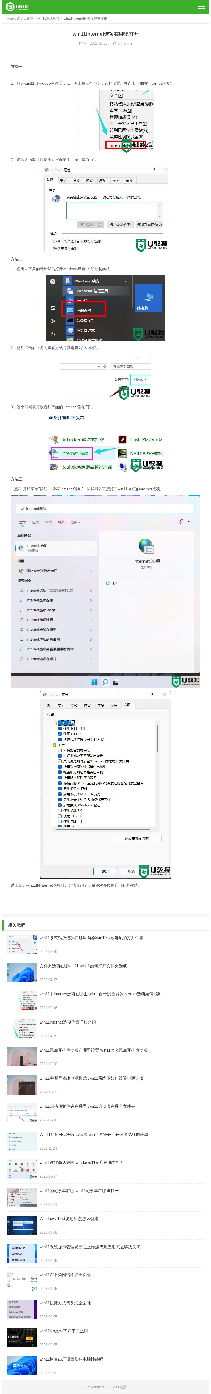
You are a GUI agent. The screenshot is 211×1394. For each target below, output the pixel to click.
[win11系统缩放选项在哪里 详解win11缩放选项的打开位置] (22, 944)
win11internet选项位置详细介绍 (68, 1022)
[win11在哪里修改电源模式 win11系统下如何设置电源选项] (22, 1085)
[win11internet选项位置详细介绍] (22, 1028)
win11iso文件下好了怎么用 (64, 1331)
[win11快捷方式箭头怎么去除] (22, 1309)
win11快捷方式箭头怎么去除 (65, 1303)
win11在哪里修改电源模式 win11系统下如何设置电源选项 (91, 1078)
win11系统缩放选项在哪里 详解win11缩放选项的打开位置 (91, 937)
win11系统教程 (48, 19)
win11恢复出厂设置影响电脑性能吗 (71, 1359)
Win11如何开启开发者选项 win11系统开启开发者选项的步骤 (94, 1134)
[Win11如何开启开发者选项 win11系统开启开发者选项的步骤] (22, 1141)
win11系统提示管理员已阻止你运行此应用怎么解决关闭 (90, 1246)
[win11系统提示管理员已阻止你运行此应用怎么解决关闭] (22, 1253)
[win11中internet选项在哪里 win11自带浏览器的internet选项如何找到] (22, 1000)
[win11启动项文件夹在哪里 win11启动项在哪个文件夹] (22, 1112)
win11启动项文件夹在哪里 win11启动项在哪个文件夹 (87, 1106)
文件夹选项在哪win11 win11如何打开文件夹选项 (83, 966)
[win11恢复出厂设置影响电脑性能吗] (22, 1365)
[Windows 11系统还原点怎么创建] (22, 1225)
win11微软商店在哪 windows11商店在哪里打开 (82, 1162)
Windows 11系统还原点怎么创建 (69, 1218)
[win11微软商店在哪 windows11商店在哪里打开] (22, 1169)
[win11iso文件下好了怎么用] (22, 1337)
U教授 (28, 19)
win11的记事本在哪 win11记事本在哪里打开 (79, 1190)
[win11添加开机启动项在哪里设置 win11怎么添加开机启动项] (22, 1056)
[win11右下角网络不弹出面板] (22, 1281)
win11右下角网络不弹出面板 (65, 1274)
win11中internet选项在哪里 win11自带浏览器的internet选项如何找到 (101, 994)
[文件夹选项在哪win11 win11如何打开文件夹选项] (22, 972)
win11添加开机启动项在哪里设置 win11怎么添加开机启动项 (94, 1050)
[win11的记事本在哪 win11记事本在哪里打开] (22, 1197)
